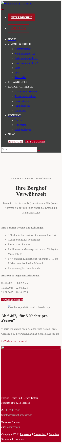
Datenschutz (40, 434)
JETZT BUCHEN (21, 17)
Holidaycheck (12, 427)
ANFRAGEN (18, 28)
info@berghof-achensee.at (18, 415)
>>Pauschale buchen (12, 299)
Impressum (25, 434)
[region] (31, 157)
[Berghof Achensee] (16, 3)
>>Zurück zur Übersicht (14, 341)
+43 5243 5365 (12, 410)
